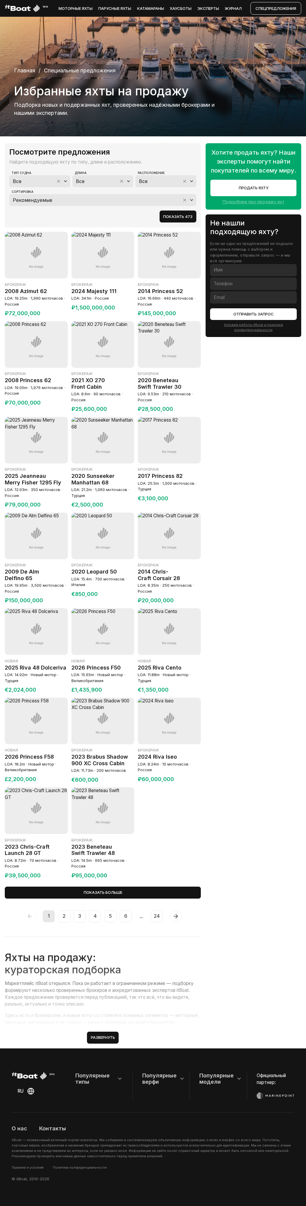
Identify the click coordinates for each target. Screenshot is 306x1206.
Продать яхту (253, 187)
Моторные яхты (76, 8)
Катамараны (150, 8)
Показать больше (103, 892)
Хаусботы (181, 8)
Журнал (233, 8)
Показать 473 (177, 216)
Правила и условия (28, 1167)
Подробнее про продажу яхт (253, 201)
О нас (19, 1128)
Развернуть (103, 1037)
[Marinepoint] (275, 1095)
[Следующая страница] (176, 916)
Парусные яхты (114, 8)
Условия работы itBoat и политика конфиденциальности (253, 327)
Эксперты (208, 8)
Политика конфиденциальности (80, 1167)
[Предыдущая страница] (30, 916)
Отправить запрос (253, 314)
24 (157, 916)
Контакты (52, 1128)
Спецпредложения (275, 8)
